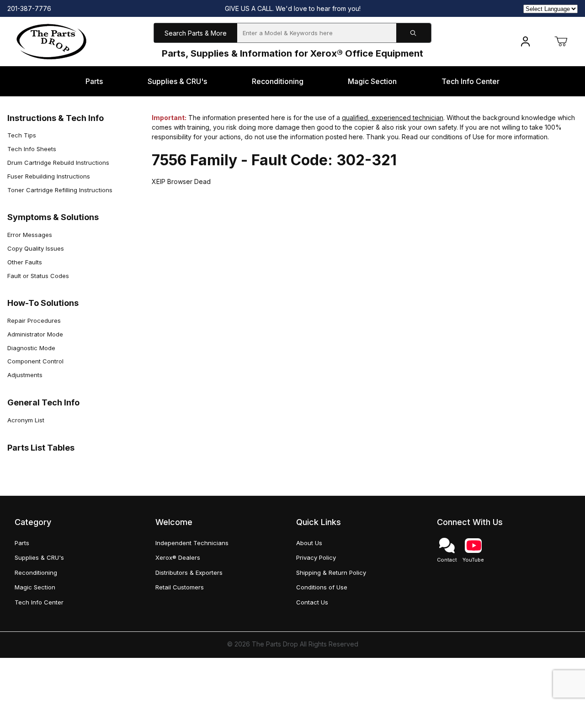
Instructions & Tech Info (55, 118)
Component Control (35, 361)
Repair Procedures (34, 320)
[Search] (413, 33)
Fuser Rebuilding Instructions (48, 176)
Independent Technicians (192, 542)
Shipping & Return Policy (331, 572)
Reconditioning (36, 572)
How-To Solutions (43, 303)
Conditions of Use (321, 587)
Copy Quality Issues (35, 248)
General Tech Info (43, 402)
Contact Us (312, 602)
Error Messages (29, 234)
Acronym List (25, 420)
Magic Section (35, 587)
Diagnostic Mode (31, 348)
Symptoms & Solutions (53, 217)
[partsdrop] (51, 41)
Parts (22, 542)
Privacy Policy (316, 557)
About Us (309, 542)
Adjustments (25, 374)
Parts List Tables (40, 447)
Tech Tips (21, 135)
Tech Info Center (39, 602)
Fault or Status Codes (38, 275)
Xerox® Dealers (177, 557)
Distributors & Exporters (189, 572)
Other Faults (24, 262)
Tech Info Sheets (31, 148)
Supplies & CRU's (39, 557)
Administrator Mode (35, 334)
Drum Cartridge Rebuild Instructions (58, 162)
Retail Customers (179, 587)
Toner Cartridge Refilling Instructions (59, 190)
